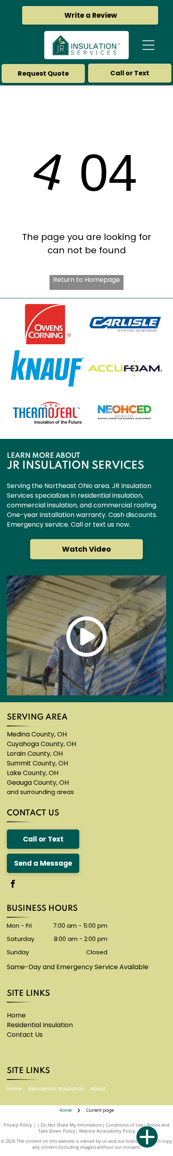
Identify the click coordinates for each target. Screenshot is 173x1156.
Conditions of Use (124, 1125)
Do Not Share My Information (71, 1125)
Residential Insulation (40, 1025)
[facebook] (13, 885)
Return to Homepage (86, 279)
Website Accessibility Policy (107, 1131)
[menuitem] (17, 1088)
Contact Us (25, 1034)
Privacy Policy (18, 1125)
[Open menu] (148, 45)
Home (16, 1015)
